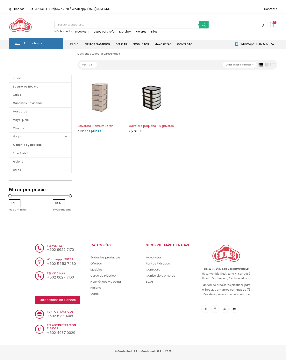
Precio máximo (62, 209)
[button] (272, 25)
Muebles (80, 32)
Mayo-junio (21, 120)
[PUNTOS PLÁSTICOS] (39, 314)
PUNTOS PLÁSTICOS (60, 312)
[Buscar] (204, 24)
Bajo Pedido (21, 153)
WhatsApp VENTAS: (60, 259)
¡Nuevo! (18, 78)
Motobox (125, 32)
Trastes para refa (103, 32)
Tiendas (19, 9)
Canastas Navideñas (28, 103)
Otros (17, 170)
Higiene (18, 162)
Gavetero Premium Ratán (95, 126)
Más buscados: (63, 31)
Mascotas (20, 111)
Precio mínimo (18, 209)
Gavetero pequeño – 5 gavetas (151, 126)
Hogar (17, 136)
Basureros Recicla (26, 86)
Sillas (154, 32)
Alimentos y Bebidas (27, 145)
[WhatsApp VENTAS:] (39, 261)
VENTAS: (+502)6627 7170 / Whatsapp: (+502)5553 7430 (73, 9)
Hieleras (141, 32)
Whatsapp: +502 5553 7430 (258, 44)
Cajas (17, 95)
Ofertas (18, 128)
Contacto (270, 9)
